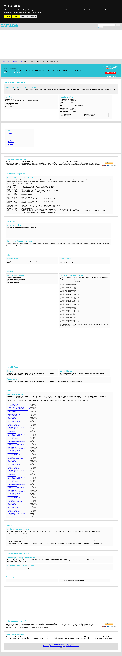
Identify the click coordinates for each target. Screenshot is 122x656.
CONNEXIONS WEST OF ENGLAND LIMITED (18, 410)
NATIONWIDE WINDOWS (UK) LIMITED (16, 427)
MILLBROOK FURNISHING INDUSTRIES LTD (18, 420)
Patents (10, 135)
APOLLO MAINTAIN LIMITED (14, 404)
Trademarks (11, 137)
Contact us (46, 646)
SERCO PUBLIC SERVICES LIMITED (16, 402)
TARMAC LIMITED (12, 418)
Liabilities (10, 133)
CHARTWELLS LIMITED (13, 405)
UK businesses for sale (56, 646)
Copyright (50, 644)
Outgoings (10, 144)
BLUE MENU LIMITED (12, 411)
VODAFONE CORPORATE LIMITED (16, 430)
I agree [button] (8, 16)
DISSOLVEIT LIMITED (12, 415)
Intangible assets (12, 140)
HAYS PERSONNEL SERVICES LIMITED (16, 412)
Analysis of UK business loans (71, 646)
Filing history (11, 142)
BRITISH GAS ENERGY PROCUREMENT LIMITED (19, 408)
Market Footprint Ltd (59, 644)
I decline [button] (15, 16)
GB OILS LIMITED (12, 422)
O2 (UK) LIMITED (11, 417)
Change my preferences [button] (28, 16)
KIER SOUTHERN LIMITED (14, 414)
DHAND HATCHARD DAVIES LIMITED (16, 407)
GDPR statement (69, 644)
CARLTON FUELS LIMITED (14, 425)
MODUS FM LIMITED (12, 428)
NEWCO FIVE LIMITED (13, 424)
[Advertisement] (55, 44)
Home (4, 61)
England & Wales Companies (15, 61)
